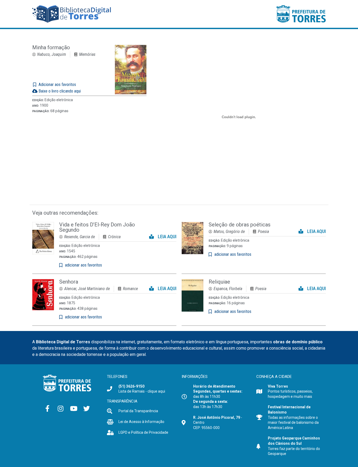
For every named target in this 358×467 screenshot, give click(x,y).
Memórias (87, 54)
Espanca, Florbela (228, 288)
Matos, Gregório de (229, 231)
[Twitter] (86, 408)
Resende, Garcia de (79, 236)
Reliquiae (219, 282)
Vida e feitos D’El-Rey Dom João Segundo (97, 227)
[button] (162, 235)
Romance (130, 288)
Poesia (263, 231)
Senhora (68, 282)
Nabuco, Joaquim (51, 54)
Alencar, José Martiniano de (87, 288)
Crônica (114, 236)
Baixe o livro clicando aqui (59, 91)
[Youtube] (73, 408)
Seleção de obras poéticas (239, 224)
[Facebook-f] (47, 408)
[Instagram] (60, 408)
